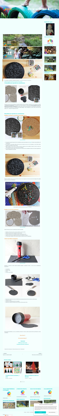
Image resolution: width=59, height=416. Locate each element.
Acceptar (40, 412)
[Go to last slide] (5, 371)
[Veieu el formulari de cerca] (48, 9)
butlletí (42, 9)
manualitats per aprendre (18, 81)
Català (7, 415)
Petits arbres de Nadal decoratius (37, 354)
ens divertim (9, 81)
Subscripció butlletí (33, 412)
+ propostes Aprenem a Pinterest (22, 344)
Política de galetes (45, 414)
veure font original (22, 139)
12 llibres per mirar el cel (22, 342)
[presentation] (13, 367)
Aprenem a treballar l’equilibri (7, 354)
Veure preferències (52, 412)
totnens (7, 378)
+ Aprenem (22, 341)
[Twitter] (52, 9)
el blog (25, 412)
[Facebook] (51, 9)
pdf (30, 142)
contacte (45, 9)
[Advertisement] (22, 27)
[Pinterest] (55, 9)
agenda (29, 9)
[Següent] (39, 371)
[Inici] (4, 80)
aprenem (5, 81)
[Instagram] (54, 9)
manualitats (13, 81)
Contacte (28, 412)
